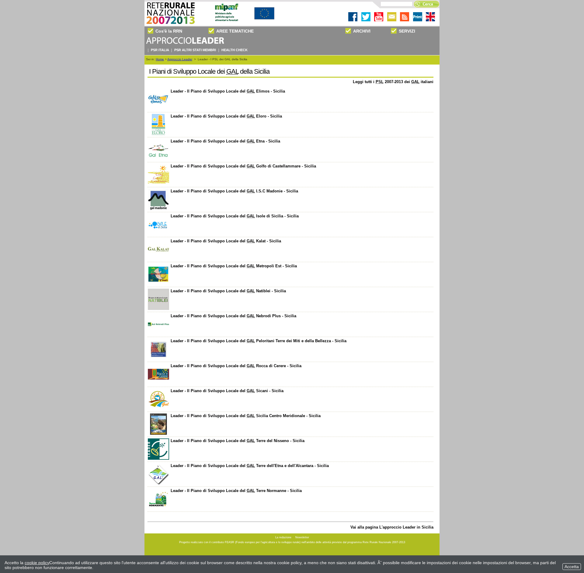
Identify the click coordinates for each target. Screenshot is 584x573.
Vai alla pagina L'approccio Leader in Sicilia (391, 527)
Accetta (571, 566)
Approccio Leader (179, 59)
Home (160, 59)
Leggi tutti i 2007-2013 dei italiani (393, 81)
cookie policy (37, 562)
